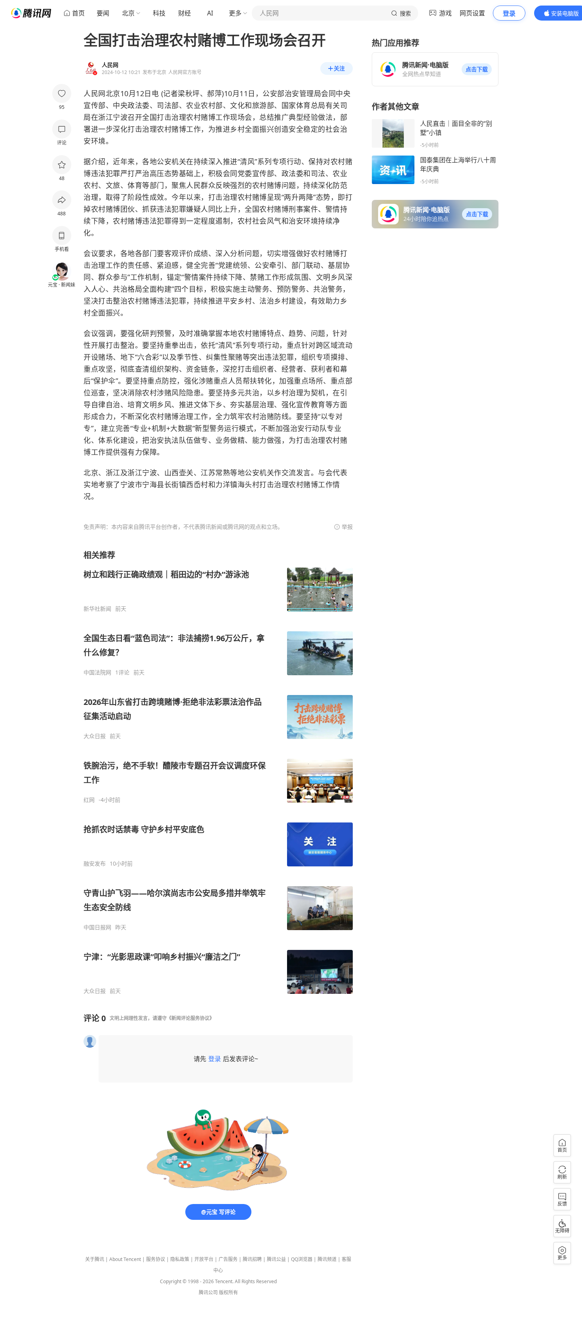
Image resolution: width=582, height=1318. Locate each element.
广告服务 (228, 1259)
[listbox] (218, 772)
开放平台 (203, 1259)
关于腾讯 (94, 1259)
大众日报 (95, 736)
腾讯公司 (208, 1292)
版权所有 (228, 1292)
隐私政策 (179, 1259)
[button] (477, 69)
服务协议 (155, 1259)
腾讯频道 (327, 1259)
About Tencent (125, 1259)
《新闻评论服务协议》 (190, 1018)
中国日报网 (97, 927)
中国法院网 (97, 672)
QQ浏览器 (301, 1259)
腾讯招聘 (252, 1259)
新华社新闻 (97, 609)
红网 (89, 800)
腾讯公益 (276, 1259)
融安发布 (95, 863)
